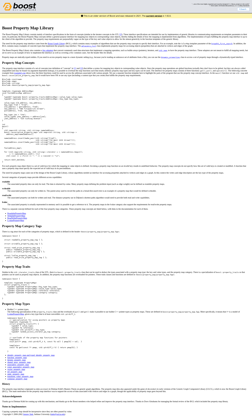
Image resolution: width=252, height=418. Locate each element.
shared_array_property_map (19, 362)
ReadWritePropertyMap (17, 218)
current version (154, 15)
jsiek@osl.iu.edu (58, 414)
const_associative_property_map (20, 367)
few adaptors (48, 50)
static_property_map (15, 374)
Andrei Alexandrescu (227, 5)
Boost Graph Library (56, 43)
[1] (75, 68)
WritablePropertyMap (16, 216)
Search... (244, 9)
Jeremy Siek (28, 414)
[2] (120, 34)
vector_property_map (16, 369)
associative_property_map (18, 365)
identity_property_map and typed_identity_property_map (31, 355)
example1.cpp (20, 73)
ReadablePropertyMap (16, 213)
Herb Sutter (214, 5)
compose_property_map (17, 379)
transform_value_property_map (20, 376)
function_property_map (17, 357)
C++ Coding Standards (242, 5)
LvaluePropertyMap (15, 220)
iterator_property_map (16, 360)
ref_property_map (14, 372)
